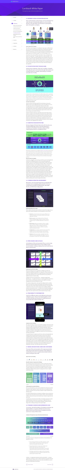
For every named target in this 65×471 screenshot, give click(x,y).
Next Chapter (49, 464)
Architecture (15, 23)
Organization (15, 43)
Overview (14, 17)
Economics (15, 40)
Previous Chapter (30, 464)
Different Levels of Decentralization (17, 25)
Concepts (14, 20)
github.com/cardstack (44, 150)
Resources (14, 49)
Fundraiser (14, 46)
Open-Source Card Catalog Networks (17, 31)
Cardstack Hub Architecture (16, 28)
